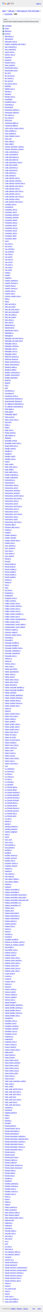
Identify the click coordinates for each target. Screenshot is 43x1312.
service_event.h (10, 992)
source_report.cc (11, 1044)
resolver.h (8, 937)
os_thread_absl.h (11, 790)
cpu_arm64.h (9, 252)
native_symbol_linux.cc (13, 700)
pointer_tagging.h (11, 832)
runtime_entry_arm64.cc (13, 960)
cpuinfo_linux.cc (10, 286)
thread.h (8, 1123)
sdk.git (11, 10)
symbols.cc (9, 1107)
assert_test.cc (10, 52)
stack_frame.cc (10, 1055)
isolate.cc (8, 530)
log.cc (7, 585)
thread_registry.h (11, 1162)
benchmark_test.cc (11, 68)
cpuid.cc (8, 272)
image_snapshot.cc (12, 475)
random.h (8, 871)
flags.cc (7, 425)
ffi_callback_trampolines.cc (14, 404)
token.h (7, 1204)
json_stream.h (10, 548)
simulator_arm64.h (11, 1028)
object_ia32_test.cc (11, 732)
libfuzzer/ (8, 31)
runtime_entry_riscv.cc (13, 968)
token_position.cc (11, 1207)
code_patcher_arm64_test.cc (15, 183)
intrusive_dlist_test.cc (12, 527)
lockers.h (8, 582)
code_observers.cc (11, 167)
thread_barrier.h (10, 1126)
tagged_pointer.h (11, 1113)
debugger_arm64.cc (12, 346)
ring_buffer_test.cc (11, 950)
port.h (7, 837)
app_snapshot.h (10, 49)
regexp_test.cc (10, 926)
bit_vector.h (9, 81)
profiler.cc (8, 850)
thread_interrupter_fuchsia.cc (15, 1141)
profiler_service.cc (11, 855)
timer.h (7, 1199)
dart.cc (7, 299)
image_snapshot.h (11, 477)
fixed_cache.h (9, 417)
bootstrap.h (9, 107)
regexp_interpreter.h (12, 918)
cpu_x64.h (8, 270)
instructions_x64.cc (11, 517)
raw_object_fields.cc (12, 879)
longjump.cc (9, 593)
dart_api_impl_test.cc (12, 309)
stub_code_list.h (10, 1097)
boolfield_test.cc (10, 102)
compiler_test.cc (10, 204)
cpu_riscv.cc (9, 259)
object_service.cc (11, 748)
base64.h (8, 60)
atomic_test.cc (10, 55)
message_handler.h (12, 645)
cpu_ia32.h (8, 257)
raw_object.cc (10, 874)
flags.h (7, 427)
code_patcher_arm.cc (12, 178)
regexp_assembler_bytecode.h (15, 897)
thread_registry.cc (11, 1160)
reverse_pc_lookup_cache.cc (15, 942)
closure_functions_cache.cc (14, 146)
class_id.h (8, 139)
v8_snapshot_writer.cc (13, 1252)
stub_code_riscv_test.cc (13, 1099)
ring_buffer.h (9, 947)
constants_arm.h (11, 212)
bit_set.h (8, 73)
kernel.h (7, 561)
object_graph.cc (10, 719)
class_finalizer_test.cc (12, 136)
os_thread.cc (9, 782)
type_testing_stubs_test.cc (14, 1218)
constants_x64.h (10, 236)
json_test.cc (9, 551)
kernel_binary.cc (10, 564)
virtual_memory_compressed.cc (16, 1267)
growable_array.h (11, 440)
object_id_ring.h (10, 737)
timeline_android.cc (12, 1183)
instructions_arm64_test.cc (14, 496)
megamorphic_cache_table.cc (15, 624)
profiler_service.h (11, 858)
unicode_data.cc (10, 1231)
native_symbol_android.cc (14, 695)
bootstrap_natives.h (12, 112)
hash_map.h (9, 464)
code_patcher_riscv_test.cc (14, 196)
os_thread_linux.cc (11, 803)
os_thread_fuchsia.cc (12, 797)
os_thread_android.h (12, 795)
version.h (8, 1257)
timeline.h (8, 1181)
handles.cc (8, 451)
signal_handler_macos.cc (13, 1013)
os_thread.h (9, 784)
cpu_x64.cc (9, 267)
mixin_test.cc (9, 666)
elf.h (6, 388)
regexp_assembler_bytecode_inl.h (17, 900)
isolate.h (8, 532)
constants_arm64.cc (12, 215)
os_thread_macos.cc (12, 808)
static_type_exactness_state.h (15, 1081)
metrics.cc (8, 658)
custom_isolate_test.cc (13, 296)
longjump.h (9, 595)
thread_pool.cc (10, 1152)
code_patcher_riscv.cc (12, 194)
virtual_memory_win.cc (13, 1281)
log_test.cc (8, 590)
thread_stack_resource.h (13, 1168)
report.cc (8, 929)
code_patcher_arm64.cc (13, 181)
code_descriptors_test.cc (13, 162)
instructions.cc (10, 480)
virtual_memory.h (11, 1265)
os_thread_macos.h (12, 811)
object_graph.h (10, 721)
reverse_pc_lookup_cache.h (14, 945)
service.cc (8, 984)
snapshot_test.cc (11, 1042)
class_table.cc (10, 141)
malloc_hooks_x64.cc (12, 622)
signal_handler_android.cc (14, 1005)
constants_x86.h (10, 238)
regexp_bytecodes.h (12, 913)
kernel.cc (8, 559)
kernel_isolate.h (10, 572)
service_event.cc (10, 989)
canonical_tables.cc (12, 123)
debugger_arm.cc (11, 343)
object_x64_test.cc (11, 763)
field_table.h (9, 412)
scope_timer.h (10, 973)
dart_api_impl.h (10, 307)
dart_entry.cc (9, 320)
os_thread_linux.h (11, 805)
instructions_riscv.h (11, 511)
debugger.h (9, 335)
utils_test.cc (9, 1249)
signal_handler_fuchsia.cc (14, 1008)
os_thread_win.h (10, 816)
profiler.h (8, 853)
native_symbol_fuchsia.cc (14, 698)
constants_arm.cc (11, 209)
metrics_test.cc (10, 664)
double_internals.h (11, 377)
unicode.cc (8, 1228)
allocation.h (9, 39)
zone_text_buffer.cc (12, 1299)
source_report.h (10, 1047)
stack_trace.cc (10, 1076)
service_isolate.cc (11, 994)
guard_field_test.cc (11, 446)
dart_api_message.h (12, 312)
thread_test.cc (10, 1176)
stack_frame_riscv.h (12, 1068)
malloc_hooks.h (10, 601)
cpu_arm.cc (9, 244)
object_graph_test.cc (12, 729)
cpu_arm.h (8, 246)
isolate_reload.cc (11, 535)
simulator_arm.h (10, 1023)
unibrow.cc (9, 1223)
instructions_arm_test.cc (13, 498)
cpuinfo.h (8, 278)
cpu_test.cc (9, 265)
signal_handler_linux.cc (13, 1010)
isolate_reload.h (10, 538)
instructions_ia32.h (11, 503)
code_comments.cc (12, 152)
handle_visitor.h (10, 448)
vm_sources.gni (10, 1288)
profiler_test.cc (10, 860)
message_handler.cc (12, 643)
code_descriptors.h (11, 160)
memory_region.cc (11, 629)
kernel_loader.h (10, 577)
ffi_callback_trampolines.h (14, 406)
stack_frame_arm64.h (12, 1063)
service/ (7, 34)
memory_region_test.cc (13, 635)
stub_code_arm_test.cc (13, 1092)
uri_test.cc (8, 1246)
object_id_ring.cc (11, 734)
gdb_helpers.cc (10, 435)
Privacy (19, 1309)
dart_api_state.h (10, 317)
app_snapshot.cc (11, 47)
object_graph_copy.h (12, 727)
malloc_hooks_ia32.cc (12, 609)
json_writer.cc (10, 553)
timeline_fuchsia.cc (11, 1186)
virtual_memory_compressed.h (16, 1270)
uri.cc (7, 1241)
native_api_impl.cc (11, 669)
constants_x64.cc (11, 233)
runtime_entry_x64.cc (12, 971)
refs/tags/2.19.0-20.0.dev (27, 10)
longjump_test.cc (11, 598)
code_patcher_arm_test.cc (14, 186)
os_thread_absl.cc (11, 787)
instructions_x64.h (11, 519)
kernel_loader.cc (10, 574)
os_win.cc (8, 819)
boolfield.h (8, 99)
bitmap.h (8, 94)
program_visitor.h (11, 866)
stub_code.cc (9, 1084)
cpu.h (7, 241)
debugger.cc (9, 333)
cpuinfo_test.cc (10, 291)
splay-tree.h (9, 1052)
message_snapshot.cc (13, 651)
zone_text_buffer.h (11, 1302)
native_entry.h (10, 677)
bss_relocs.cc (9, 115)
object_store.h (10, 756)
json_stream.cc (10, 546)
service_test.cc (10, 1000)
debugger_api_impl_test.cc (14, 338)
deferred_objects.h (11, 359)
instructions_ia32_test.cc (13, 506)
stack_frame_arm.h (11, 1060)
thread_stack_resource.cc (14, 1165)
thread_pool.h (10, 1155)
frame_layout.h (10, 433)
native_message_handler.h (14, 690)
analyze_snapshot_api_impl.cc (15, 44)
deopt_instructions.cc (12, 362)
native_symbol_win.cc (12, 706)
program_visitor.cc (11, 863)
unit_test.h (8, 1239)
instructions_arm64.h (12, 493)
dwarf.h (7, 383)
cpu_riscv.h (9, 262)
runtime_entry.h (10, 955)
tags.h (7, 1118)
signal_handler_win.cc (12, 1015)
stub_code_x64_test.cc (13, 1105)
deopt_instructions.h (12, 364)
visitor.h (7, 1286)
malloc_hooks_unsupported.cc (15, 619)
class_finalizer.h (10, 133)
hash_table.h (9, 469)
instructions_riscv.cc (12, 509)
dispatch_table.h (10, 370)
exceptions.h (9, 393)
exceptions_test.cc (11, 396)
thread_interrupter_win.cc (14, 1149)
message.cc (9, 637)
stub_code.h (9, 1086)
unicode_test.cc (10, 1233)
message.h (9, 640)
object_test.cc (10, 761)
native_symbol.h (10, 692)
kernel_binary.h (10, 566)
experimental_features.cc (14, 398)
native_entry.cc (10, 674)
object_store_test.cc (12, 758)
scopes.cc (8, 976)
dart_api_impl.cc (10, 304)
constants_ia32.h (11, 225)
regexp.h (8, 887)
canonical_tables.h (11, 125)
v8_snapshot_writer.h (12, 1254)
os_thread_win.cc (11, 813)
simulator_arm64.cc (12, 1026)
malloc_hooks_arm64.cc (13, 606)
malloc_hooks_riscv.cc (13, 611)
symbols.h (8, 1110)
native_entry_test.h (11, 682)
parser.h (8, 824)
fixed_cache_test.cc (12, 420)
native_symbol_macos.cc (13, 703)
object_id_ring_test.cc (12, 740)
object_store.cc (10, 753)
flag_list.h (8, 422)
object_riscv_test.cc (12, 745)
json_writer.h (9, 556)
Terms (25, 1309)
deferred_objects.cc (12, 356)
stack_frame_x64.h (11, 1073)
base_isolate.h (10, 65)
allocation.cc (9, 36)
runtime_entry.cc (11, 952)
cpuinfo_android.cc (11, 280)
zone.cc (7, 1291)
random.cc (8, 868)
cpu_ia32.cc (9, 254)
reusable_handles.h (11, 939)
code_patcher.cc (10, 173)
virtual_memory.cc (11, 1262)
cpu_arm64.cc (10, 249)
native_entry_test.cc (12, 679)
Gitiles (13, 1309)
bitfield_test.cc (10, 89)
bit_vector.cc (9, 78)
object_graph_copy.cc (12, 724)
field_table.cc (9, 409)
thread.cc (8, 1120)
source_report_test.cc (12, 1050)
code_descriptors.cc (12, 157)
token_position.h (11, 1210)
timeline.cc (8, 1178)
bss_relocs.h (9, 118)
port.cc (7, 834)
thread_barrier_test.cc (12, 1128)
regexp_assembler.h (12, 892)
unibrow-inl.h (9, 1220)
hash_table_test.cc (11, 472)
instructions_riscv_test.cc (13, 514)
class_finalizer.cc (11, 131)
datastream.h (9, 328)
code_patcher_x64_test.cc (14, 202)
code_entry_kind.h (11, 165)
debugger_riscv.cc (11, 351)
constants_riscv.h (11, 230)
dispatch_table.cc (11, 367)
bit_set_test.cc (10, 76)
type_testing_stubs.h (12, 1215)
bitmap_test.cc (10, 97)
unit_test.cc (9, 1236)
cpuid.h (7, 275)
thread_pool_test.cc (12, 1157)
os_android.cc (10, 769)
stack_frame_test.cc (12, 1071)
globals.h (8, 438)
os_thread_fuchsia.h (12, 800)
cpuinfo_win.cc (10, 293)
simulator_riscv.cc (11, 1031)
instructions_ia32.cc (12, 501)
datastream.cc (10, 325)
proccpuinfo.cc (10, 845)
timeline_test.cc (10, 1194)
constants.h (9, 207)
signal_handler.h (10, 1002)
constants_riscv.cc (11, 228)
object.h (8, 711)
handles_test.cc (10, 459)
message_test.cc (11, 656)
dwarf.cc (8, 380)
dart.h (7, 301)
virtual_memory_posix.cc (13, 1275)
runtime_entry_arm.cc (12, 958)
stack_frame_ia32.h (12, 1065)
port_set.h (8, 840)
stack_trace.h (9, 1078)
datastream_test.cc (12, 330)
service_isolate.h (11, 997)
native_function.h (11, 685)
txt (33, 1309)
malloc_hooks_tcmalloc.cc (14, 614)
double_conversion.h (12, 375)
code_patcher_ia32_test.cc (14, 191)
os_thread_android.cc (12, 792)
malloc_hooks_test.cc (12, 616)
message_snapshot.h (12, 653)
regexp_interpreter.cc (12, 916)
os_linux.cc (8, 774)
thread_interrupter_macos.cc (15, 1147)
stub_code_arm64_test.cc (14, 1089)
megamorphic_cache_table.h (15, 627)
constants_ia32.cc (11, 223)
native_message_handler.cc (14, 687)
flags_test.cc (9, 430)
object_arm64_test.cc (12, 714)
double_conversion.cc (12, 372)
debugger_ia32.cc (11, 349)
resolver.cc (9, 934)
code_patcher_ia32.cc (12, 188)
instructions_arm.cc (12, 485)
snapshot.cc (9, 1036)
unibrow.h (8, 1225)
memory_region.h (11, 632)
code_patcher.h (10, 175)
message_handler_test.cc (14, 648)
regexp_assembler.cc (12, 889)
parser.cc (8, 821)
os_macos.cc (9, 777)
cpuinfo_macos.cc (11, 288)
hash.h (7, 461)
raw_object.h (9, 876)
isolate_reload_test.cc (12, 540)
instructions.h (9, 483)
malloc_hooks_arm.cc (12, 603)
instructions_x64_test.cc (13, 522)
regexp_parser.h (10, 924)
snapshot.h (9, 1039)
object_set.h (9, 750)
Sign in (38, 3)
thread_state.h (10, 1173)
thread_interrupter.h (12, 1134)
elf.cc (7, 385)
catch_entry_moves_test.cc (14, 128)
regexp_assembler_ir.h (13, 905)
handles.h (8, 454)
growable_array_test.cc (13, 443)
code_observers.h (11, 170)
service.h (8, 987)
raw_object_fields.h (11, 882)
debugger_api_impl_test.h (14, 341)
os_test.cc (8, 779)
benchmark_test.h (11, 70)
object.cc (8, 708)
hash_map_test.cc (11, 467)
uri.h (6, 1244)
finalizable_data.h (11, 414)
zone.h (7, 1294)
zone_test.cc (9, 1296)
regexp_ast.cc (10, 908)
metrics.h (8, 661)
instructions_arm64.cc (12, 490)
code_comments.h (11, 154)
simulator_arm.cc (11, 1021)
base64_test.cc (10, 62)
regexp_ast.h (9, 910)
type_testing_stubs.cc (12, 1212)
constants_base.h (11, 220)
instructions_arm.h (11, 488)
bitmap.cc (8, 91)
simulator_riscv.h (11, 1034)
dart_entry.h (9, 322)
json (39, 1309)
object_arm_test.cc (11, 716)
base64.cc (8, 57)
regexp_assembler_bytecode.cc (16, 895)
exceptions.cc (10, 391)
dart (4, 10)
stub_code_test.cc (11, 1102)
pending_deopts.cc (11, 826)
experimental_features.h (13, 401)
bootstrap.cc (9, 104)
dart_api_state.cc (11, 315)
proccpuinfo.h (10, 847)
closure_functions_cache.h (14, 149)
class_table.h (9, 144)
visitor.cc (8, 1283)
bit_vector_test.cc (11, 84)
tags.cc (7, 1115)
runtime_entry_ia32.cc (12, 963)
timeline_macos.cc (11, 1191)
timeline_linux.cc (10, 1189)
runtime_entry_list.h (12, 965)
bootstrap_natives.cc (12, 110)
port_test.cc (9, 842)
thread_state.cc (10, 1170)
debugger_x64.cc (11, 354)
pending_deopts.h (11, 829)
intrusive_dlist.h (10, 524)
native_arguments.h (12, 671)
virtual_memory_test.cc (13, 1278)
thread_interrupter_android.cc (15, 1136)
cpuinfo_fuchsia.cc (11, 283)
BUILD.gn (8, 120)
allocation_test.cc (11, 41)
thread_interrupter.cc (12, 1131)
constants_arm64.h (12, 217)
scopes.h (8, 979)
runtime (8, 14)
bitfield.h (8, 86)
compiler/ (8, 26)
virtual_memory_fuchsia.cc (14, 1273)
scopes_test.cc (10, 981)
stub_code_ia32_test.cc (13, 1094)
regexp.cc (8, 884)
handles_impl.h (10, 456)
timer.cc (8, 1196)
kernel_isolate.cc (11, 569)
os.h (6, 766)
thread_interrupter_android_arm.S (17, 1139)
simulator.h (9, 1018)
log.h (6, 588)
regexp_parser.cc (11, 921)
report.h (8, 931)
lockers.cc (8, 580)
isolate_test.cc (10, 543)
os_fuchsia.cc (9, 771)
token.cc (8, 1202)
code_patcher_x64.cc (12, 199)
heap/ (7, 28)
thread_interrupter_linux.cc (14, 1144)
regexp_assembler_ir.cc (13, 902)
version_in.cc (9, 1260)
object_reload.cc (11, 742)
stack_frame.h (10, 1057)
